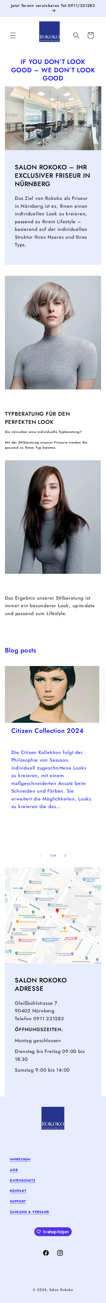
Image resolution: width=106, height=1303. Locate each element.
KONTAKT (18, 1190)
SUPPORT (18, 1201)
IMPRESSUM (20, 1159)
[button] (13, 35)
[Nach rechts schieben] (65, 855)
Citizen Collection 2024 (47, 731)
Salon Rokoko (61, 1289)
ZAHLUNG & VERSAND (29, 1212)
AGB (14, 1170)
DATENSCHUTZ (22, 1180)
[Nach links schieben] (40, 855)
